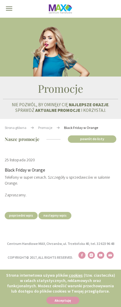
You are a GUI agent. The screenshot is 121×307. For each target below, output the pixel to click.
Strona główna (15, 127)
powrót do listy (92, 139)
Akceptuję (63, 300)
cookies (76, 275)
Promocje (45, 127)
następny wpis (55, 215)
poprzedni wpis (21, 215)
